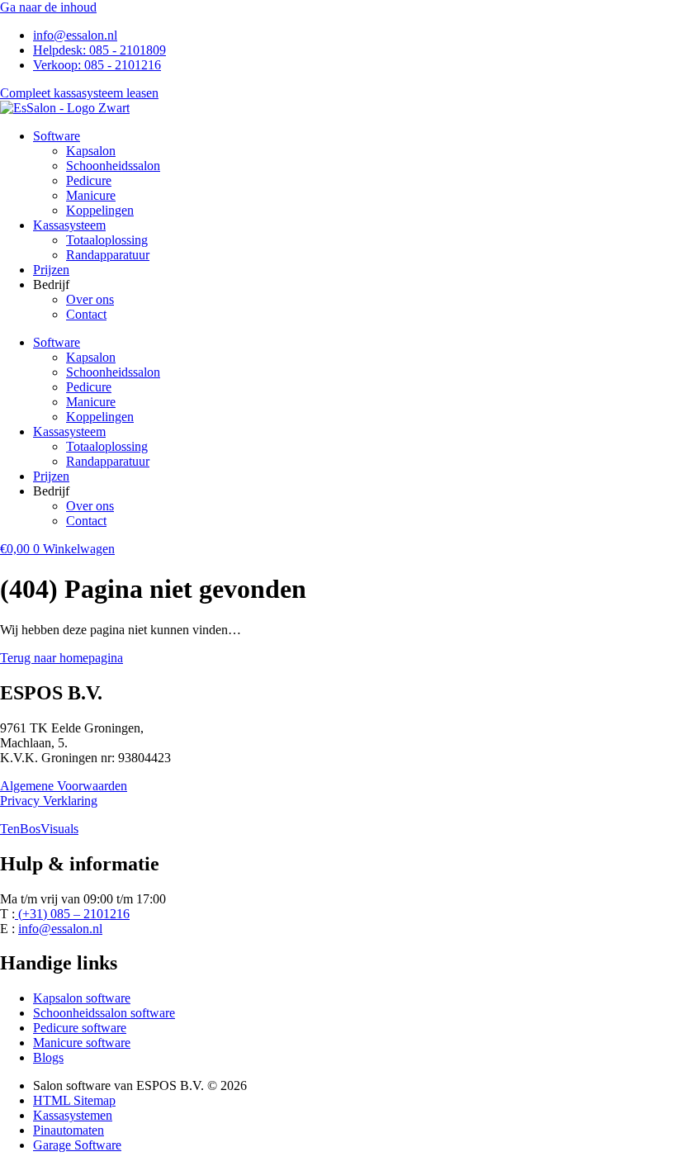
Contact (86, 314)
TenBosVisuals (39, 829)
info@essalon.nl (60, 929)
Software (56, 136)
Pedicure (88, 180)
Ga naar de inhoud (48, 7)
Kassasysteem (69, 225)
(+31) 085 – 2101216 (72, 914)
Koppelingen (100, 210)
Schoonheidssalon (113, 166)
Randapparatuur (107, 255)
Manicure (91, 195)
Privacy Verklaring (48, 801)
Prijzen (51, 270)
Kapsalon (91, 151)
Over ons (90, 299)
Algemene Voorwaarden (63, 786)
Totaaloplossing (107, 240)
